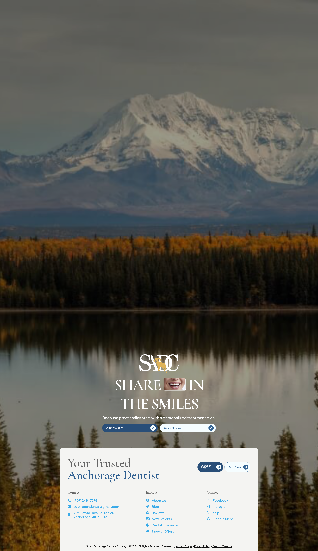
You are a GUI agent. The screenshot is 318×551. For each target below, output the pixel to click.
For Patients (171, 11)
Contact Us (65, 2)
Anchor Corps (184, 546)
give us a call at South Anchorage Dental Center (164, 322)
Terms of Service (222, 546)
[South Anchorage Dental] (74, 13)
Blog (74, 2)
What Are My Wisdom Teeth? (232, 87)
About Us (139, 11)
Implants (185, 11)
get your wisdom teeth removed (92, 170)
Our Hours (252, 2)
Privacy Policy (202, 546)
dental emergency (90, 296)
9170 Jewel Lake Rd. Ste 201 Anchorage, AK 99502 (221, 2)
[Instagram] (82, 2)
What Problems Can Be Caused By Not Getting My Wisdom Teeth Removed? (237, 101)
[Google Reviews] (84, 2)
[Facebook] (79, 2)
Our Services (154, 11)
